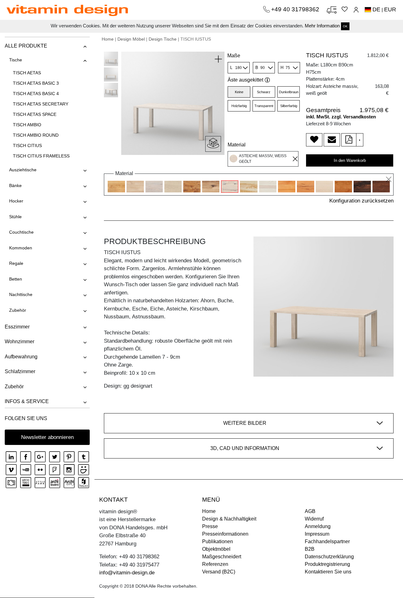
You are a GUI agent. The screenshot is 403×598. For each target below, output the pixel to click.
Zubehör (17, 310)
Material (237, 144)
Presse (210, 526)
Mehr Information (322, 25)
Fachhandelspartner (327, 541)
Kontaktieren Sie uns (328, 571)
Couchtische (21, 232)
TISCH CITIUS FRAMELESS (41, 155)
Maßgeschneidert (221, 556)
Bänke (15, 185)
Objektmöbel (216, 549)
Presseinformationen (225, 534)
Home (108, 39)
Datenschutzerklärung (329, 556)
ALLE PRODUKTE (26, 45)
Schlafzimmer (20, 371)
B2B (310, 549)
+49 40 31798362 (296, 9)
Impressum (317, 534)
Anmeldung (318, 526)
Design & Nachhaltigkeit (229, 518)
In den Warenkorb (350, 160)
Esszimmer (17, 326)
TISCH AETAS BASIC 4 (36, 93)
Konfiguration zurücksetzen (361, 201)
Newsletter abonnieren (47, 437)
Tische (15, 59)
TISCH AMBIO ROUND (36, 135)
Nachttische (20, 294)
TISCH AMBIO (27, 124)
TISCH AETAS (27, 72)
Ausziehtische (23, 169)
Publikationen (217, 541)
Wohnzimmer (19, 341)
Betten (15, 279)
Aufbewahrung (21, 356)
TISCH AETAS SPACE (34, 114)
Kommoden (20, 247)
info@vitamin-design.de (127, 573)
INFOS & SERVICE (27, 401)
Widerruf (314, 518)
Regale (16, 263)
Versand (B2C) (218, 571)
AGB (310, 511)
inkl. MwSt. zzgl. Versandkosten (341, 116)
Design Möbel (131, 39)
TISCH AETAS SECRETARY (40, 103)
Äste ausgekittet (245, 80)
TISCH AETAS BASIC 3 (36, 83)
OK (345, 26)
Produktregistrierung (327, 564)
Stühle (15, 216)
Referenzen (215, 564)
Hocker (16, 200)
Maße (233, 55)
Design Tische (163, 39)
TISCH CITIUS (27, 145)
